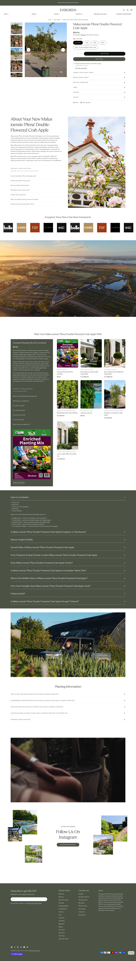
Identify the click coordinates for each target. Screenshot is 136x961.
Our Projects (82, 909)
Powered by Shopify (34, 950)
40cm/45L (78, 42)
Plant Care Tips (83, 906)
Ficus (60, 915)
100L (87, 42)
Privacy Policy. (38, 903)
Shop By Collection (84, 897)
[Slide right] (63, 50)
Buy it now (99, 59)
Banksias (61, 897)
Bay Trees (61, 894)
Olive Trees (62, 930)
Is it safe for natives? (18, 405)
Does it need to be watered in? (21, 424)
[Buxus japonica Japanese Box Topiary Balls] (91, 353)
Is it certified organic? (19, 410)
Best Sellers (57, 19)
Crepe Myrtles (63, 909)
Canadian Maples (63, 906)
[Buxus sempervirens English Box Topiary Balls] (114, 353)
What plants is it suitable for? (21, 401)
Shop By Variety (83, 900)
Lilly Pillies (62, 921)
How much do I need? (19, 415)
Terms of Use (30, 903)
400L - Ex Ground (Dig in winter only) (85, 47)
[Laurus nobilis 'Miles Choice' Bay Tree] (67, 435)
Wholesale (81, 903)
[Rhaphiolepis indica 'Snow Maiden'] (67, 394)
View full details (19, 482)
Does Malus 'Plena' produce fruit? (20, 190)
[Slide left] (28, 50)
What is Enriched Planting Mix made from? (25, 396)
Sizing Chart (82, 915)
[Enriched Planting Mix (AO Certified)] (67, 353)
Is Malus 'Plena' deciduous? (18, 194)
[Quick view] (76, 342)
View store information (81, 68)
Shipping (83, 35)
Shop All (81, 894)
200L (94, 42)
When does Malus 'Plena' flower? (20, 185)
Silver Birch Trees (63, 900)
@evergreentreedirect (68, 844)
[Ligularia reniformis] (91, 394)
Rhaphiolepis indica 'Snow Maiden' (67, 413)
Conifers (61, 912)
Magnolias (61, 924)
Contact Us (82, 912)
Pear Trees (62, 936)
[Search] (123, 10)
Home (49, 19)
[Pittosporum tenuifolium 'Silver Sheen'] (114, 394)
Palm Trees (62, 933)
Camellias (61, 903)
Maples (61, 927)
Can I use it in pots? (18, 419)
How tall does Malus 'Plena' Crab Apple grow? (23, 176)
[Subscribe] (45, 899)
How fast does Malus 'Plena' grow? (20, 180)
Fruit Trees (62, 918)
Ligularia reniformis (86, 413)
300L (102, 42)
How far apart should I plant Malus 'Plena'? (22, 204)
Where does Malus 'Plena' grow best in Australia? (24, 199)
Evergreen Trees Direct (21, 950)
